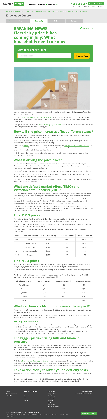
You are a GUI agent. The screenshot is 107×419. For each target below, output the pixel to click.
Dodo (49, 402)
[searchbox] (44, 56)
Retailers (52, 4)
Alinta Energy (51, 396)
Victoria (26, 146)
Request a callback (96, 4)
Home (8, 11)
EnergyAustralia (52, 393)
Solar (56, 21)
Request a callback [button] (89, 413)
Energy (74, 21)
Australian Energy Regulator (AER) (49, 125)
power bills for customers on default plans (36, 117)
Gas (20, 21)
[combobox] (44, 55)
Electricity (30, 11)
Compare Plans (81, 56)
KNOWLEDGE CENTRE (31, 391)
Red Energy (51, 398)
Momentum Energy (53, 406)
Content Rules (10, 416)
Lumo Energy (51, 404)
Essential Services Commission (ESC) (76, 146)
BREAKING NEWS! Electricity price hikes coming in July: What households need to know (61, 11)
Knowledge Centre (37, 4)
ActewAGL (50, 400)
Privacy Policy (63, 414)
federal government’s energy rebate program (35, 361)
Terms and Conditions (50, 414)
